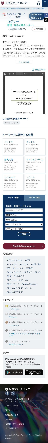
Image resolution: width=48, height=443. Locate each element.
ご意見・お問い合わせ (14, 424)
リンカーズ (9, 177)
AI (27, 280)
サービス (29, 167)
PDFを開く (39, 29)
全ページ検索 (34, 198)
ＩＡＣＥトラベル (34, 159)
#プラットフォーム (11, 123)
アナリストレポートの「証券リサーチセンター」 (16, 8)
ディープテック (31, 187)
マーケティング (10, 152)
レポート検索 (13, 198)
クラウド (28, 272)
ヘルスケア (20, 276)
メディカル (12, 264)
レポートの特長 (11, 406)
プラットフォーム (10, 150)
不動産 (30, 268)
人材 (9, 276)
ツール (29, 288)
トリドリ (8, 142)
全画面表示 (40, 69)
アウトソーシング (15, 280)
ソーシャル (18, 268)
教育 (28, 260)
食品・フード (9, 169)
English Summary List (24, 246)
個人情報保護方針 (12, 428)
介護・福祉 (36, 264)
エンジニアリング (15, 292)
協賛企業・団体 (11, 415)
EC (9, 268)
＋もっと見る (24, 62)
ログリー (13, 21)
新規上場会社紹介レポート (21, 25)
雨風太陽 (8, 159)
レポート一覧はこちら (36, 16)
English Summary (10, 148)
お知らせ (9, 419)
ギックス (30, 142)
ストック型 (30, 185)
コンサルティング (32, 150)
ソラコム (30, 177)
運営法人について (12, 410)
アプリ (38, 272)
